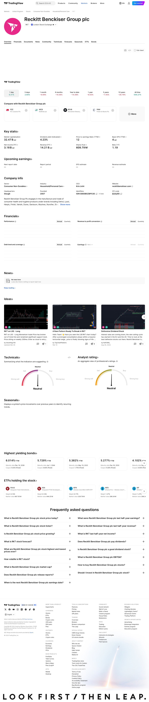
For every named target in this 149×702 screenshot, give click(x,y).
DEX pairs (49, 624)
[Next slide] (144, 317)
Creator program (104, 613)
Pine (47, 626)
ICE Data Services (27, 619)
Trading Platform (130, 616)
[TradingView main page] (13, 3)
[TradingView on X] (5, 609)
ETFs (47, 615)
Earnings (48, 646)
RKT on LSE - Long (12, 331)
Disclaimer (75, 674)
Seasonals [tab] (78, 42)
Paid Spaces (103, 642)
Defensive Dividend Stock (112, 331)
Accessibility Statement (79, 680)
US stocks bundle (78, 637)
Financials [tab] (17, 42)
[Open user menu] (129, 3)
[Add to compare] (26, 110)
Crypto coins (50, 620)
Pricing (74, 609)
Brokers (94, 3)
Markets (84, 3)
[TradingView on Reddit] (33, 609)
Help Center (76, 650)
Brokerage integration (131, 624)
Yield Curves (50, 659)
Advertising (128, 622)
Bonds (48, 617)
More (102, 3)
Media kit (75, 655)
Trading (101, 624)
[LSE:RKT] (6, 327)
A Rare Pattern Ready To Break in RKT (69, 331)
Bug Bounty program (79, 685)
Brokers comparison (78, 624)
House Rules (103, 616)
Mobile (48, 672)
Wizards (101, 637)
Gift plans (75, 613)
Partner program (129, 626)
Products (61, 3)
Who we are (76, 643)
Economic (49, 643)
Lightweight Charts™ (131, 611)
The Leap (75, 626)
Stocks (48, 613)
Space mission (76, 646)
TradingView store (78, 661)
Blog (73, 648)
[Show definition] (22, 137)
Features (75, 607)
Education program (130, 629)
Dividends (49, 648)
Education (102, 626)
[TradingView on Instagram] (17, 609)
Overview (75, 620)
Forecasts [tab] (68, 42)
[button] (67, 3)
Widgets (127, 607)
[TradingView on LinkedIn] (21, 609)
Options (48, 661)
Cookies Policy (76, 678)
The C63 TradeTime (78, 665)
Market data (76, 611)
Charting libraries (130, 609)
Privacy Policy (76, 676)
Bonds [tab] (93, 42)
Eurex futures (76, 635)
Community (73, 3)
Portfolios (49, 656)
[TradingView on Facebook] (9, 609)
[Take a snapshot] (125, 50)
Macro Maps (50, 663)
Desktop (48, 674)
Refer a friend (103, 611)
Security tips (76, 683)
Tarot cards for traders (79, 663)
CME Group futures (78, 633)
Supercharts (50, 607)
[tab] (59, 221)
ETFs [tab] (87, 42)
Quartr (31, 632)
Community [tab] (46, 42)
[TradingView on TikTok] (29, 609)
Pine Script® (50, 665)
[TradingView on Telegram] (25, 609)
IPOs (47, 650)
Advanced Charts (130, 613)
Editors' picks (103, 629)
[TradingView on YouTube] (13, 609)
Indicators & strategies (106, 635)
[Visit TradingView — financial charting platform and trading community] (12, 81)
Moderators (103, 618)
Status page (76, 687)
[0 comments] (38, 344)
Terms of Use (76, 672)
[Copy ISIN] (97, 194)
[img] (53, 25)
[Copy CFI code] (121, 194)
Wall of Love (103, 609)
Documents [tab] (28, 42)
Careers (74, 652)
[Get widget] (129, 50)
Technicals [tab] (58, 42)
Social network (104, 607)
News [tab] (37, 42)
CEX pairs (49, 622)
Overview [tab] (7, 42)
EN (123, 3)
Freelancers (103, 639)
